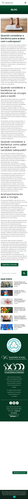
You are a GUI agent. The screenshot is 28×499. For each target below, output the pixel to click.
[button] (25, 2)
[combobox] (11, 273)
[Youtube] (14, 403)
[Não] (25, 494)
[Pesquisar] (24, 273)
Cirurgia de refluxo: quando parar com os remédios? (20, 292)
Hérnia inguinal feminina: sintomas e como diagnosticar (20, 300)
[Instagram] (10, 403)
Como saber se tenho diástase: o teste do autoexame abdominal (20, 317)
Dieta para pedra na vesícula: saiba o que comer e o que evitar (19, 309)
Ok (14, 496)
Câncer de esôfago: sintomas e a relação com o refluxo (19, 326)
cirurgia (20, 251)
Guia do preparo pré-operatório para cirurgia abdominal (20, 283)
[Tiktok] (17, 403)
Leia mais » (16, 286)
